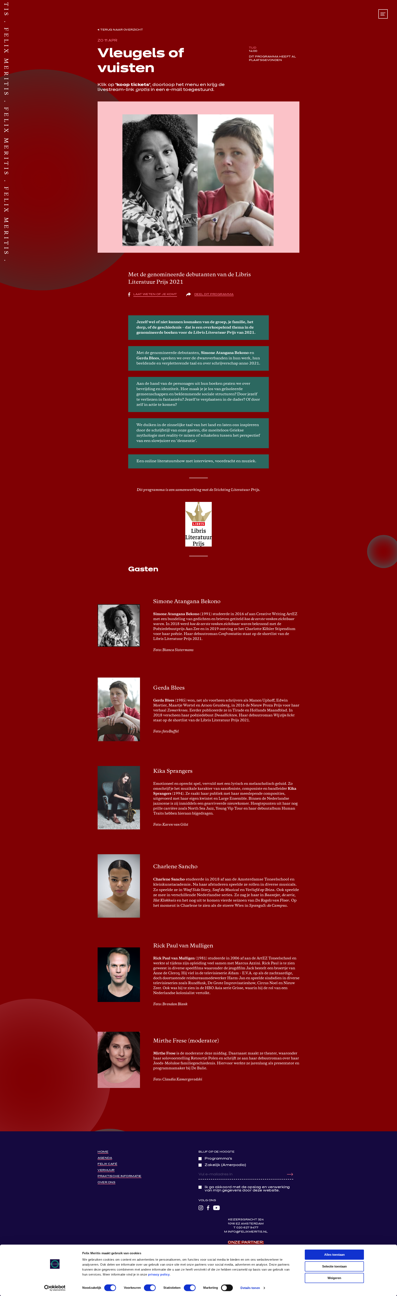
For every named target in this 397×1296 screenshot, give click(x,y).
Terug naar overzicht (121, 30)
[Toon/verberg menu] (383, 14)
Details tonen (250, 1288)
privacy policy (159, 1274)
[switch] (150, 1287)
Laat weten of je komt (155, 294)
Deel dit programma (214, 294)
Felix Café (107, 1164)
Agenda (105, 1158)
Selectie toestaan (334, 1266)
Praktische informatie (119, 1176)
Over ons (106, 1182)
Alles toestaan (334, 1254)
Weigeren (334, 1278)
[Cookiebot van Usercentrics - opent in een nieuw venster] (55, 1288)
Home (103, 1152)
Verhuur (106, 1170)
